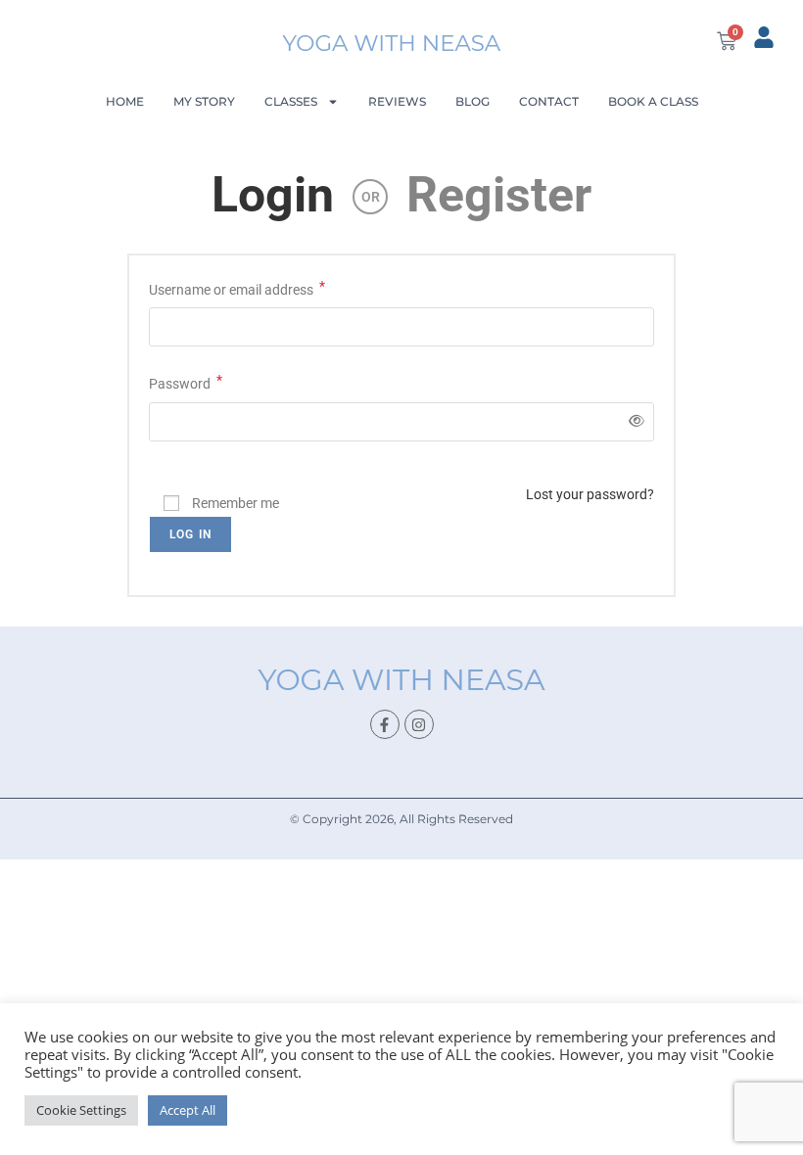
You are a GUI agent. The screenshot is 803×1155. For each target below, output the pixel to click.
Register (498, 194)
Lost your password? (590, 494)
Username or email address (237, 288)
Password (185, 382)
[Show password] (633, 421)
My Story (204, 101)
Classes (290, 101)
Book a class (653, 101)
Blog (472, 101)
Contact (549, 101)
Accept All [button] (187, 1110)
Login (273, 194)
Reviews (397, 101)
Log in (190, 534)
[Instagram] (419, 724)
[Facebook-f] (385, 724)
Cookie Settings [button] (81, 1110)
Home (125, 101)
